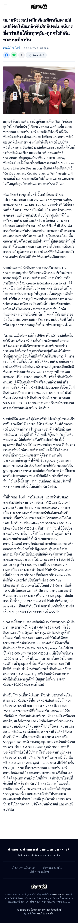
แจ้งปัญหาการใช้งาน (39, 872)
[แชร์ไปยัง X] (21, 55)
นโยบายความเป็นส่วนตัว (24, 868)
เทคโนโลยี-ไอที (11, 48)
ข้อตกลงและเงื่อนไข (52, 868)
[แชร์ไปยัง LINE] (14, 55)
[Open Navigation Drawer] (6, 6)
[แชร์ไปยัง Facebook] (6, 55)
